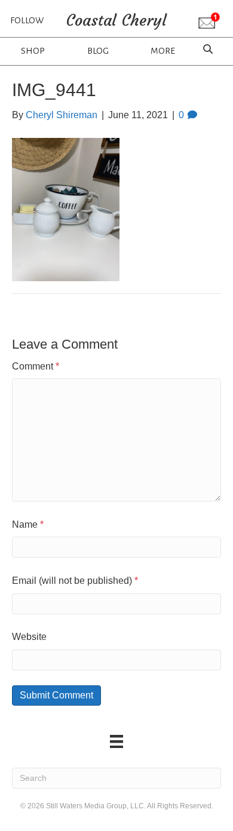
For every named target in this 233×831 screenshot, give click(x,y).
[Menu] (116, 741)
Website (29, 637)
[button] (209, 21)
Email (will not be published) (75, 580)
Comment (35, 366)
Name (28, 524)
